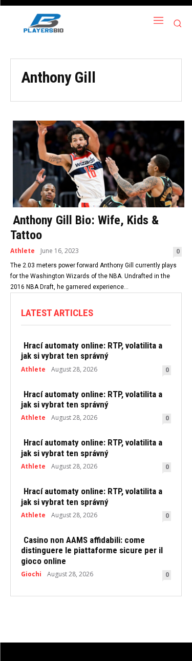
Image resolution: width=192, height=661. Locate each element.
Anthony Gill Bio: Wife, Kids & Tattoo (84, 227)
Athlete (22, 251)
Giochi (31, 574)
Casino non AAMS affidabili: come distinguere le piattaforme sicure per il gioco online (92, 550)
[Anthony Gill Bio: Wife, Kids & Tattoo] (96, 163)
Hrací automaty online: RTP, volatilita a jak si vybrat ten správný (91, 350)
